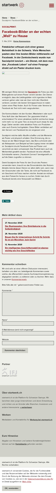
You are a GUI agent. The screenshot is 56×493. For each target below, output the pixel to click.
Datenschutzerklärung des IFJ (40, 479)
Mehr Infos (26, 482)
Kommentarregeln (19, 279)
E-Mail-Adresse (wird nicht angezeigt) (18, 330)
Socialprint (33, 92)
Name (5, 320)
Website (5, 339)
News (12, 18)
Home (4, 18)
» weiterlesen (26, 407)
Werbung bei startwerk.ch (41, 420)
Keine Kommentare (21, 41)
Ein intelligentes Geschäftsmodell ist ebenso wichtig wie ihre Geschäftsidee (26, 249)
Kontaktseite (21, 444)
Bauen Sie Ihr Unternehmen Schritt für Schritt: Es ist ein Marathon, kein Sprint (27, 238)
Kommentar (7, 290)
